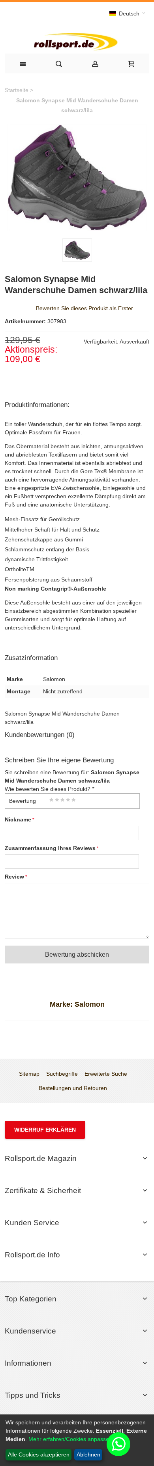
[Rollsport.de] (77, 41)
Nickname (18, 819)
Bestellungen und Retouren (73, 1088)
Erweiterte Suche (106, 1074)
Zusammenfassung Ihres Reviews (50, 848)
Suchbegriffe (62, 1074)
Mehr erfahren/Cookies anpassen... (72, 1439)
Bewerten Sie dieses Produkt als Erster (84, 308)
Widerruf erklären (45, 1129)
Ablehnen (88, 1454)
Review (14, 876)
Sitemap (29, 1074)
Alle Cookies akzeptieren (38, 1454)
